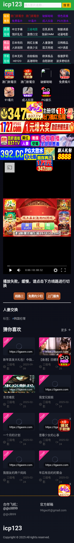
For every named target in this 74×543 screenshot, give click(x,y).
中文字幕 (17, 29)
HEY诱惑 (63, 47)
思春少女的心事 (49, 435)
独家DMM (48, 34)
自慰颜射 (47, 61)
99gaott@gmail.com (53, 510)
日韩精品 (63, 42)
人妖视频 (17, 47)
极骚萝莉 (63, 56)
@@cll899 (9, 514)
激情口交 (32, 34)
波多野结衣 (63, 61)
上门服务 (53, 296)
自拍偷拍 (32, 56)
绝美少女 (32, 47)
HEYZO (17, 61)
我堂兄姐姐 (46, 397)
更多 (64, 330)
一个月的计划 (11, 435)
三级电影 (32, 29)
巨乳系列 (47, 29)
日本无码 (17, 56)
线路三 (19, 296)
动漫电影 (63, 34)
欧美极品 (47, 56)
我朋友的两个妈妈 (14, 472)
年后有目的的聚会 (50, 472)
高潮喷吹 (32, 61)
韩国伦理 (19, 318)
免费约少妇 (35, 296)
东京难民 (9, 397)
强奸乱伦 (17, 34)
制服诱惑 (63, 29)
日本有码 (17, 42)
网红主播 (32, 42)
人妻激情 (47, 42)
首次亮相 (47, 47)
